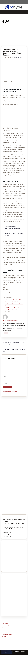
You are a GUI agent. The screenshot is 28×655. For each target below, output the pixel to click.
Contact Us (4, 627)
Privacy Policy (5, 632)
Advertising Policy (6, 625)
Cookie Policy (5, 630)
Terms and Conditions (7, 634)
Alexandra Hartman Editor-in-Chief (10, 320)
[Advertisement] (13, 71)
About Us (4, 636)
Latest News (5, 623)
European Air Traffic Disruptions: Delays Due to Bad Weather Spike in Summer (13, 343)
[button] (25, 12)
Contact (22, 651)
